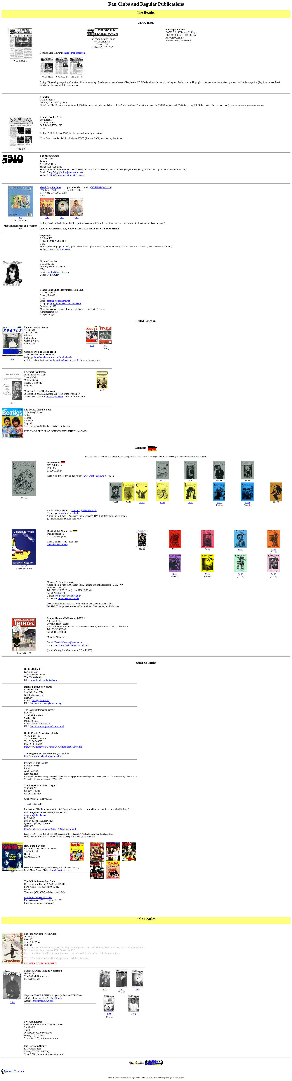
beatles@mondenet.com (73, 52)
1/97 (109, 1014)
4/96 (133, 1014)
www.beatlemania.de (94, 476)
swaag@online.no (40, 700)
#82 (76, 217)
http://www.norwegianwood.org (45, 703)
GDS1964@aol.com (101, 187)
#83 (20, 218)
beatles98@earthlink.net (58, 300)
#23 (92, 345)
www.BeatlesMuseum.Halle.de (74, 645)
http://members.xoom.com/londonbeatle (53, 357)
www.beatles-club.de (57, 544)
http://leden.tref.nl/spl (43, 1001)
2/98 (12, 1002)
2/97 (138, 989)
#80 (47, 217)
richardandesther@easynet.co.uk (62, 360)
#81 (62, 217)
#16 (102, 390)
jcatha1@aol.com (55, 396)
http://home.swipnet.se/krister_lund (47, 726)
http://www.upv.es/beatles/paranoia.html (43, 756)
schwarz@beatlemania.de (84, 510)
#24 (12, 359)
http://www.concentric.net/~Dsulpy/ (67, 175)
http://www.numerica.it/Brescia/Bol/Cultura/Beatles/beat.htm (53, 746)
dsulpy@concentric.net (71, 172)
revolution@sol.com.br (61, 870)
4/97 (105, 989)
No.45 (174, 574)
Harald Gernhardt (15, 1071)
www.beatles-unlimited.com (43, 680)
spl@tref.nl (57, 998)
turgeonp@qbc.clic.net (35, 815)
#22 (105, 346)
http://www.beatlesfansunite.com (65, 303)
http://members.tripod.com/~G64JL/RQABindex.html (50, 829)
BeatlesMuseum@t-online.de (68, 642)
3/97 (121, 989)
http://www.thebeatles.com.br (38, 897)
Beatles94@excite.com (58, 272)
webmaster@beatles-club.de (67, 595)
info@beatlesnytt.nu (41, 723)
